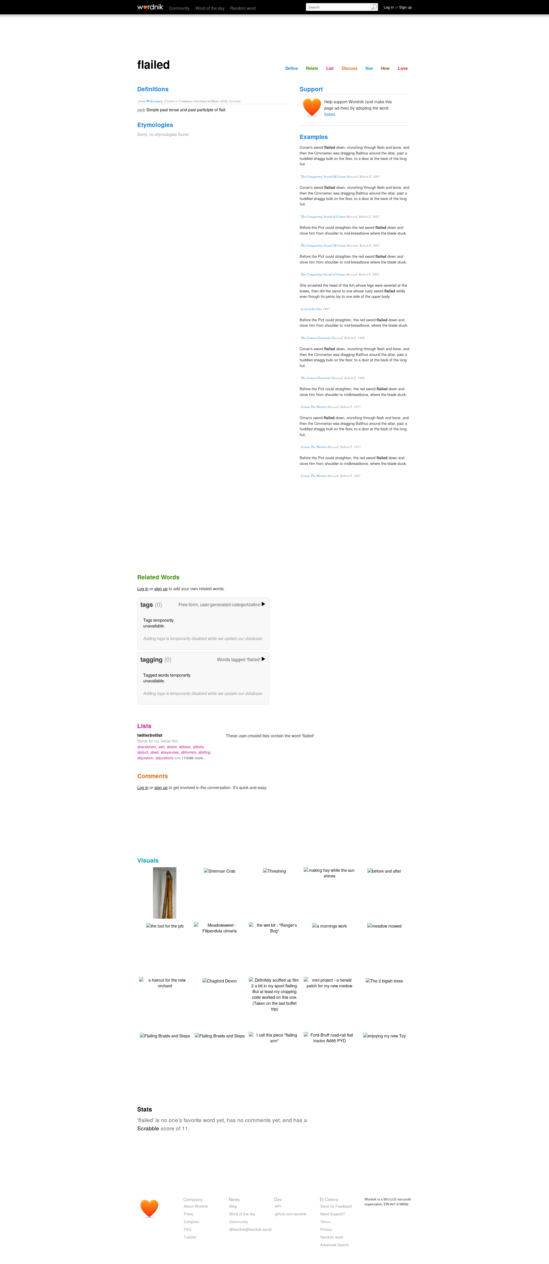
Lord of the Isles (311, 309)
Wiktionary (154, 100)
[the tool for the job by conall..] (165, 925)
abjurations (165, 757)
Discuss (349, 68)
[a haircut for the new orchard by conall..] (164, 982)
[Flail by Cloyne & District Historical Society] (164, 901)
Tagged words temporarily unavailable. (166, 677)
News (234, 1199)
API (278, 1206)
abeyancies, (171, 752)
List (330, 68)
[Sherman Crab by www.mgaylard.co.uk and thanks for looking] (219, 870)
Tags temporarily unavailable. (158, 623)
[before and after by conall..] (384, 870)
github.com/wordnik (290, 1214)
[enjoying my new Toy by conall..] (384, 1035)
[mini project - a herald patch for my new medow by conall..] (329, 982)
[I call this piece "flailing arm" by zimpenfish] (274, 1037)
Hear (385, 68)
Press (188, 1214)
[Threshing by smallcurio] (274, 870)
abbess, (186, 746)
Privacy (326, 1229)
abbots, (199, 746)
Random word (243, 8)
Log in (142, 588)
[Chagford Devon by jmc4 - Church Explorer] (219, 980)
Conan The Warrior (314, 407)
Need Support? (332, 1214)
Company (193, 1199)
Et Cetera (329, 1199)
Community (179, 8)
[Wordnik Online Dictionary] (150, 6)
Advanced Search (334, 1244)
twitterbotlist (149, 735)
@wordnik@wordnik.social (250, 1229)
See (369, 68)
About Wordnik (196, 1206)
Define (291, 68)
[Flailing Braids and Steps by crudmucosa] (165, 1035)
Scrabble (148, 1128)
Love (403, 68)
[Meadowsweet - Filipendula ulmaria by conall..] (219, 927)
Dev (278, 1199)
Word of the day (209, 8)
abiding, (204, 752)
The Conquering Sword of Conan (323, 216)
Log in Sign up (398, 7)
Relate (312, 68)
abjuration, (146, 757)
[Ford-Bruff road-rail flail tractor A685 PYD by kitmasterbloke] (329, 1037)
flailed (329, 114)
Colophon (191, 1221)
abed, (155, 752)
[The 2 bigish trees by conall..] (384, 980)
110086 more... (194, 757)
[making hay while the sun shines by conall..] (329, 872)
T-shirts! (190, 1237)
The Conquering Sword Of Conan (323, 176)
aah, (162, 746)
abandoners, (147, 746)
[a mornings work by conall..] (329, 925)
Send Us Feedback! (336, 1206)
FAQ (187, 1229)
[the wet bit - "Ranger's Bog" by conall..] (274, 927)
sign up (161, 588)
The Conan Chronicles (316, 338)
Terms (325, 1221)
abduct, (143, 752)
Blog (233, 1206)
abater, (173, 746)
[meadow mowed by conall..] (384, 925)
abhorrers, (189, 752)
